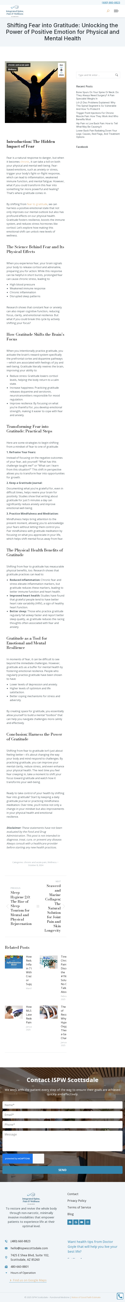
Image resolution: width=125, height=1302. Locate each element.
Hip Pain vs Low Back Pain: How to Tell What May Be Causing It (97, 125)
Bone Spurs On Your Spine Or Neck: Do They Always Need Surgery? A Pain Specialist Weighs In (97, 95)
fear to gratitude (37, 204)
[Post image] (14, 962)
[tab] (30, 1273)
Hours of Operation (23, 1272)
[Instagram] (87, 1222)
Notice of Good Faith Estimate (86, 1297)
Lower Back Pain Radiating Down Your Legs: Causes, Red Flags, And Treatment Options (98, 133)
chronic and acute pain (18, 65)
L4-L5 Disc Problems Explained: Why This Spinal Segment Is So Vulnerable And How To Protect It (96, 105)
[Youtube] (81, 1222)
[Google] (75, 1222)
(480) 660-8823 (111, 2)
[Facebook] (70, 1222)
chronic (24, 161)
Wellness (12, 69)
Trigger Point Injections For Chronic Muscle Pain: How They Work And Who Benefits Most (97, 116)
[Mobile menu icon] (116, 11)
